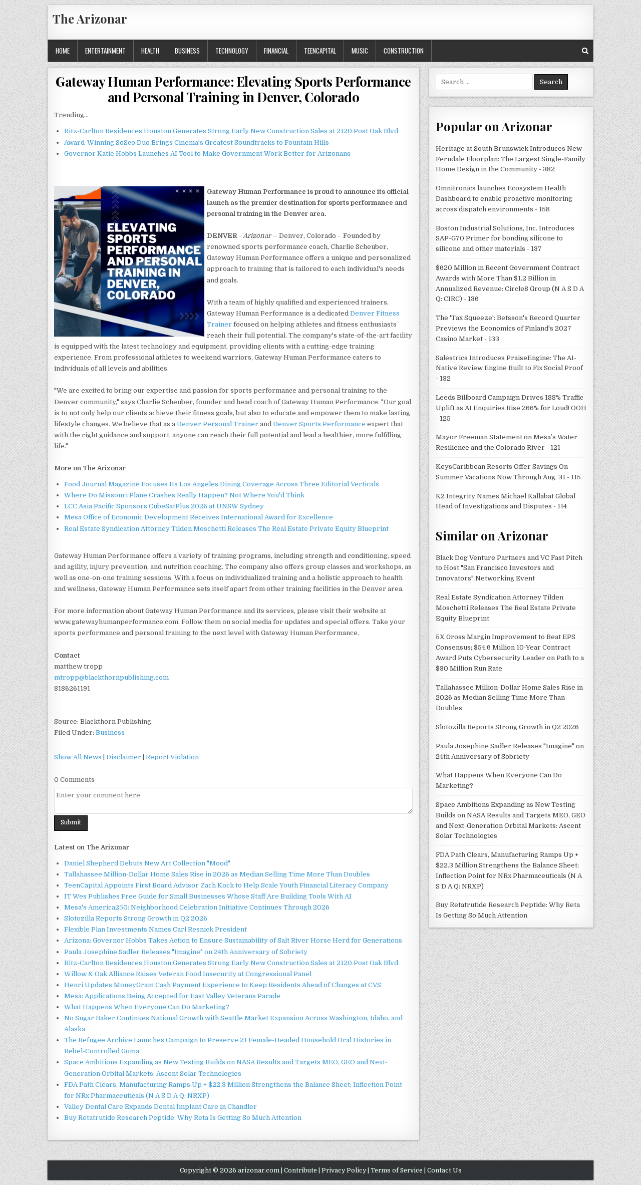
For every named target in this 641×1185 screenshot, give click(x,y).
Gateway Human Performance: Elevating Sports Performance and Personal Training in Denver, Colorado (233, 89)
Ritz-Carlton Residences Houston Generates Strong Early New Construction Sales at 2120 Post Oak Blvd (231, 131)
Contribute (300, 1170)
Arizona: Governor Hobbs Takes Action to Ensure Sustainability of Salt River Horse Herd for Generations (233, 940)
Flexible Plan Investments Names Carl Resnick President (155, 929)
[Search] (585, 51)
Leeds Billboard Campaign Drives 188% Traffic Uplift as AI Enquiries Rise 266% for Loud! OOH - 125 (511, 408)
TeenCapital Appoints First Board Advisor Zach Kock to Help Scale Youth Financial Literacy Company (226, 885)
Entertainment (105, 51)
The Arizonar (90, 19)
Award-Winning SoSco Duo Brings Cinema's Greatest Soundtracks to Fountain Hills (196, 142)
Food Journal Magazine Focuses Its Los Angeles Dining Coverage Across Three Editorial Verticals (221, 484)
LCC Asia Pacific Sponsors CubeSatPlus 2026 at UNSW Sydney (164, 506)
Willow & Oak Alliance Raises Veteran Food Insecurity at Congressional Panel (187, 974)
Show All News (78, 757)
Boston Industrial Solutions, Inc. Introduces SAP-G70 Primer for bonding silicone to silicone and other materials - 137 (505, 238)
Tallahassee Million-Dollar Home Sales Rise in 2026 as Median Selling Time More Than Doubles (217, 874)
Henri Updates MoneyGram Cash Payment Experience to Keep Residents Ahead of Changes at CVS (222, 985)
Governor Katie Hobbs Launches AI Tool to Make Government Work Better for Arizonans (207, 153)
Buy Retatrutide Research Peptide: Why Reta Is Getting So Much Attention (182, 1117)
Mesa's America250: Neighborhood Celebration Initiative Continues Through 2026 (197, 907)
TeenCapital (320, 51)
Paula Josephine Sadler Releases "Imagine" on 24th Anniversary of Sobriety (185, 952)
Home (63, 51)
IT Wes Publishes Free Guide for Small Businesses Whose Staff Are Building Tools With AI (208, 896)
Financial (276, 51)
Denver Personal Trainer (217, 424)
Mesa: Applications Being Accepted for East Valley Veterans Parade (172, 996)
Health (150, 51)
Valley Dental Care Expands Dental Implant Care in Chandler (160, 1106)
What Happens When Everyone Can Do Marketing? (146, 1007)
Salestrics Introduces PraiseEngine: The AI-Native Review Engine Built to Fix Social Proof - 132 (509, 368)
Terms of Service (397, 1170)
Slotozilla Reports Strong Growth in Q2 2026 (135, 918)
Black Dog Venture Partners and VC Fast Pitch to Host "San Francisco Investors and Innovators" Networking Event (509, 568)
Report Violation (172, 757)
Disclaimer (123, 757)
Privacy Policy (344, 1170)
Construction (404, 51)
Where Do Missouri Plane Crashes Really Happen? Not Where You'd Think (184, 495)
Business (187, 51)
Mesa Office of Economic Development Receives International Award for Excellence (198, 517)
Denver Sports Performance (319, 424)
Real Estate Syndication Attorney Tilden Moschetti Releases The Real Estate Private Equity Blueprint (226, 528)
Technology (231, 51)
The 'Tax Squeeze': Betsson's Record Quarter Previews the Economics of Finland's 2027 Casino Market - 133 (508, 328)
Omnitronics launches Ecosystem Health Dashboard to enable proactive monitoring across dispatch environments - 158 (504, 198)
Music (360, 51)
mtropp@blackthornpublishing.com (111, 677)
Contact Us (444, 1170)
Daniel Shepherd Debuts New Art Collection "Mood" (147, 863)
